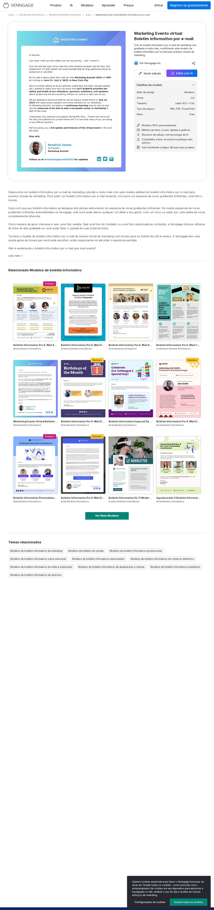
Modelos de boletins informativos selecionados (98, 558)
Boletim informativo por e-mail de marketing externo (83, 497)
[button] (149, 73)
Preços (129, 5)
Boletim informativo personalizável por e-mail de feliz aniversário (35, 497)
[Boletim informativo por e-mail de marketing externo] (83, 465)
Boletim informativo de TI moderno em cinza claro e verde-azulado (131, 497)
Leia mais (15, 255)
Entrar (159, 5)
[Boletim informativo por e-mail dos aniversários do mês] (83, 388)
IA (71, 5)
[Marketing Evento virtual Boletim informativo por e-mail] (35, 388)
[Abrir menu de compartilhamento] (193, 63)
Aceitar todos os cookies (188, 902)
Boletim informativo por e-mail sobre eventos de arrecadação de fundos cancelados (83, 345)
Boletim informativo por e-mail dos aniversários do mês (83, 421)
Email (88, 15)
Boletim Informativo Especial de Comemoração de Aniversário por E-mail (131, 421)
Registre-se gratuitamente (189, 5)
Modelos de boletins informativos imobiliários (175, 566)
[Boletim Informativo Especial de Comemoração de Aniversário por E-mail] (131, 388)
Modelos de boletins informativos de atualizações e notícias (111, 566)
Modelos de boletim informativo (65, 15)
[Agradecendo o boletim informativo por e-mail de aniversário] (178, 465)
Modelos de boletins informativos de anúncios (35, 574)
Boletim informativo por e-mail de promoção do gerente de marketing (178, 421)
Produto (56, 5)
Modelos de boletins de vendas (86, 550)
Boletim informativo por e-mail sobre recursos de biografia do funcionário (35, 345)
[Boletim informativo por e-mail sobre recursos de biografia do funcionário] (35, 312)
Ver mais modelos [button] (107, 515)
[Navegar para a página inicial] (18, 5)
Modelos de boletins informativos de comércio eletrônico (162, 558)
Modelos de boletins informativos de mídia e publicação (41, 566)
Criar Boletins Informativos (31, 15)
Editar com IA (184, 73)
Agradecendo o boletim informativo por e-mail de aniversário (178, 497)
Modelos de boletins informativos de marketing (36, 550)
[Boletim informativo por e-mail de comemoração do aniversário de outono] (131, 312)
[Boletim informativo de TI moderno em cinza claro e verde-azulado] (131, 465)
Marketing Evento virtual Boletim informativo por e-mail (35, 421)
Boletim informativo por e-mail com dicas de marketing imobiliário (178, 345)
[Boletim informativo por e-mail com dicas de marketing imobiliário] (178, 312)
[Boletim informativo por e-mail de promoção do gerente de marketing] (178, 388)
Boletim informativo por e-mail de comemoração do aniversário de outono (131, 345)
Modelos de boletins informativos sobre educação (38, 558)
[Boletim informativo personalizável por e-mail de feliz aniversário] (35, 465)
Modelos (87, 5)
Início (11, 15)
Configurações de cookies (150, 902)
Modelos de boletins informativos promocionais (136, 550)
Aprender (108, 5)
